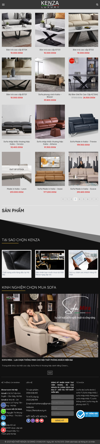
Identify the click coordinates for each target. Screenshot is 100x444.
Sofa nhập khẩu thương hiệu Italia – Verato (17, 142)
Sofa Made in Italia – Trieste (83, 141)
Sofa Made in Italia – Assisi (50, 189)
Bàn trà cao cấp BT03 (50, 49)
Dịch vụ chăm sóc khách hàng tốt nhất (83, 273)
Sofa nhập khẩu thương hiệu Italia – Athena (50, 142)
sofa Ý (79, 392)
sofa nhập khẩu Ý (83, 398)
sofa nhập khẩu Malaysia (86, 395)
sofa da (80, 390)
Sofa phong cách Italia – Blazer (49, 95)
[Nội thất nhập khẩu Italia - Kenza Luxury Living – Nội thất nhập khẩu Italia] (50, 4)
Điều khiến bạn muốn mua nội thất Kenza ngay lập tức (50, 273)
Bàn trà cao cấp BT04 (16, 49)
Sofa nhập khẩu (89, 392)
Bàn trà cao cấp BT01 (16, 94)
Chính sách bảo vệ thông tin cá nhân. (80, 442)
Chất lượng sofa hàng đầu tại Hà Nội (15, 273)
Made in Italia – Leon (16, 189)
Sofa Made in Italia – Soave (83, 189)
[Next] (51, 372)
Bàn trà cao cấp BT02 (83, 49)
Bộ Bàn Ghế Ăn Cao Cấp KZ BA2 (83, 94)
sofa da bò (90, 390)
